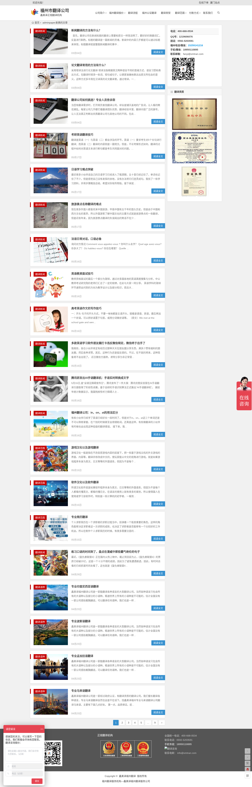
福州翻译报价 (116, 12)
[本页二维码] (247, 775)
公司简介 (100, 12)
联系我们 (208, 12)
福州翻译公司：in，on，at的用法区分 (94, 412)
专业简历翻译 (79, 517)
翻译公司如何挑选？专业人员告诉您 (93, 99)
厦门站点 (215, 2)
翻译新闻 (40, 31)
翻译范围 (180, 12)
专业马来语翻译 (81, 690)
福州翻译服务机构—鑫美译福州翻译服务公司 (126, 781)
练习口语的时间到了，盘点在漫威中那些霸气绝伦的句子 (105, 551)
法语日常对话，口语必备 (86, 238)
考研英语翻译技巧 (82, 134)
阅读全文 (158, 52)
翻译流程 (133, 12)
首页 (37, 22)
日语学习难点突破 (82, 169)
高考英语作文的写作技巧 (86, 308)
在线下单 (203, 2)
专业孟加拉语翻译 (82, 656)
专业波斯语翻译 (81, 621)
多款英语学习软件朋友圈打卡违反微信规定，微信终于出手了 (108, 343)
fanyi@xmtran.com (193, 54)
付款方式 (194, 12)
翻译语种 (40, 587)
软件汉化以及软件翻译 (85, 482)
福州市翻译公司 (54, 10)
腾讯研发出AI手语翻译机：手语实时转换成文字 (100, 377)
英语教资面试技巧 (82, 273)
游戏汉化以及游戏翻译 (85, 447)
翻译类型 (166, 12)
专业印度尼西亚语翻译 (85, 586)
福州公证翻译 (149, 12)
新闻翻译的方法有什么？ (86, 30)
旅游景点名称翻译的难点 (86, 204)
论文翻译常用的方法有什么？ (89, 65)
